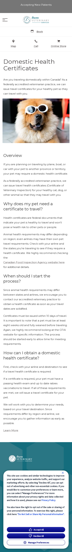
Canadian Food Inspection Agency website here (34, 262)
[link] (36, 20)
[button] (5, 19)
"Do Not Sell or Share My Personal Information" (41, 514)
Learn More (10, 430)
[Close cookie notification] (62, 472)
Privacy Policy (48, 500)
